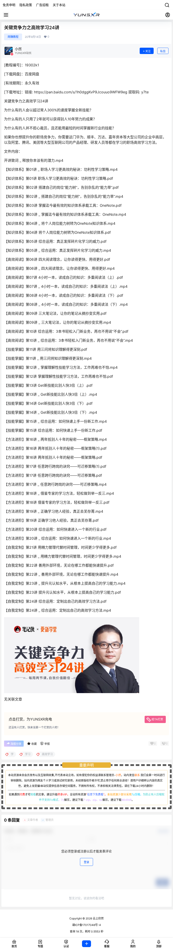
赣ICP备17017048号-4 (86, 925)
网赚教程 (13, 36)
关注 (148, 51)
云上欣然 (98, 918)
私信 (163, 51)
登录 (86, 862)
